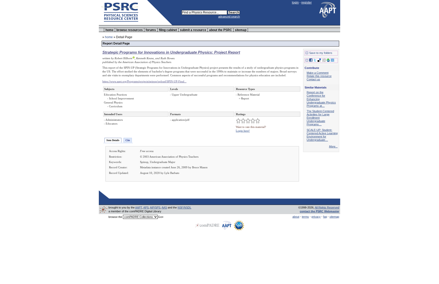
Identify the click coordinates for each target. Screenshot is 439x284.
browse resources (129, 30)
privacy (316, 216)
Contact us (313, 79)
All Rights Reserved (327, 207)
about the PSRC (220, 30)
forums (151, 30)
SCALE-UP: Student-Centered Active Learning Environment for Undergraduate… (322, 134)
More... (333, 146)
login (295, 2)
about (295, 216)
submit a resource (193, 30)
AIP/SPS (155, 207)
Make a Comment (317, 72)
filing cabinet (168, 30)
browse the (115, 216)
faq (325, 216)
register (306, 2)
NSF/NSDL (184, 207)
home (109, 30)
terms (305, 216)
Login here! (243, 130)
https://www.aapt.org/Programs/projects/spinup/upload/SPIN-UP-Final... (144, 81)
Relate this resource (319, 76)
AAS (164, 207)
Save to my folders (320, 52)
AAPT (138, 207)
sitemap (240, 30)
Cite (128, 140)
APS (146, 207)
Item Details (112, 140)
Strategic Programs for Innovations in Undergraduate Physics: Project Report (171, 52)
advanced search (229, 16)
